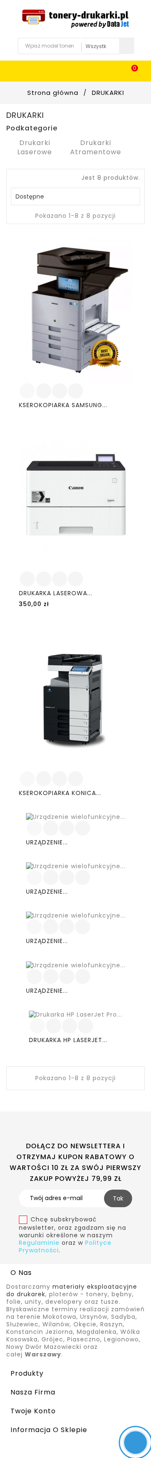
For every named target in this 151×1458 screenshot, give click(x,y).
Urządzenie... (47, 842)
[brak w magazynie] (34, 976)
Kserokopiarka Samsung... (63, 405)
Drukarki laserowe (34, 147)
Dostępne (74, 196)
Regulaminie (40, 1243)
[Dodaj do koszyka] (27, 390)
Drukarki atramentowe (95, 147)
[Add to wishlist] (43, 390)
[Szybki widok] (75, 390)
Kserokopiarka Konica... (60, 793)
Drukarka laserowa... (55, 593)
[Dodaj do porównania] (59, 390)
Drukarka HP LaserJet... (68, 1040)
